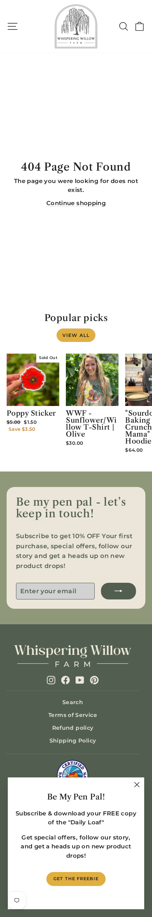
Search (72, 702)
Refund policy (73, 728)
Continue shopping (76, 203)
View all (76, 335)
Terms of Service (72, 715)
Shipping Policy (72, 740)
